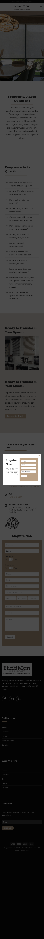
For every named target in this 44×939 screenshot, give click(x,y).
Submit (24, 475)
